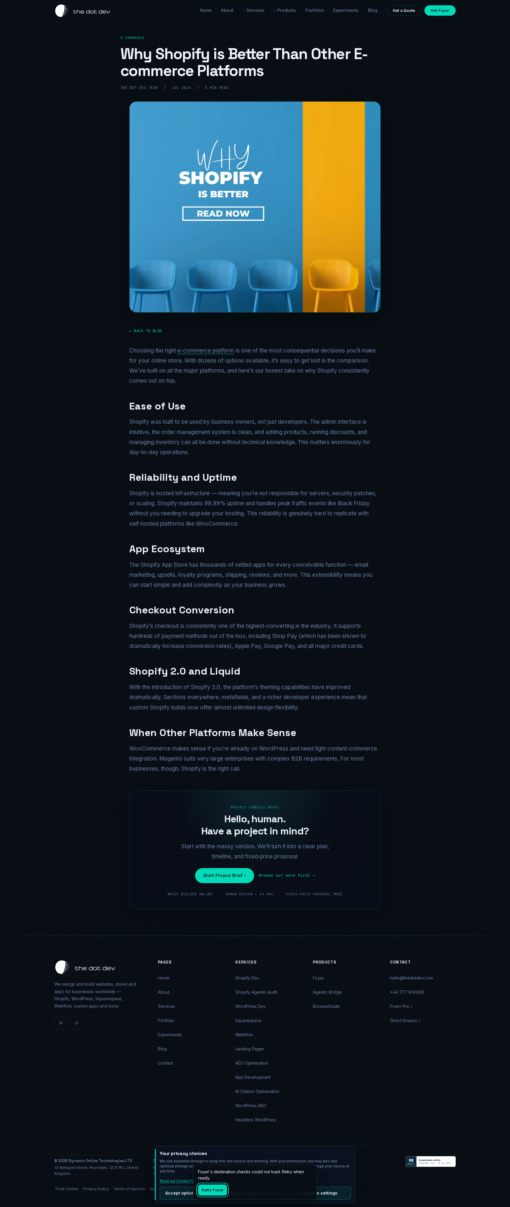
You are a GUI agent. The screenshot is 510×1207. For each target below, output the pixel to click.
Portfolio (166, 1020)
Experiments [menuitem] (346, 10)
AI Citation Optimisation (257, 1091)
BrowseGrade (326, 1006)
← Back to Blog (145, 331)
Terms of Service (129, 1188)
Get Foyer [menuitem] (440, 10)
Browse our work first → (287, 875)
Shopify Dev (247, 977)
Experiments (170, 1034)
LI (77, 1023)
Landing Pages (249, 1048)
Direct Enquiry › (405, 1020)
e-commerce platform (205, 350)
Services (255, 10)
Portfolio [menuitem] (314, 10)
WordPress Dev (250, 1006)
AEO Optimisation (251, 1062)
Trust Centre (66, 1188)
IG (61, 1023)
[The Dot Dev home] (83, 11)
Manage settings (319, 1192)
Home (163, 977)
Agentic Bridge (327, 992)
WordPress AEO (250, 1105)
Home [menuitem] (206, 10)
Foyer (318, 977)
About (163, 992)
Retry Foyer (212, 1189)
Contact (165, 1062)
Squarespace (248, 1020)
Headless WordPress (255, 1119)
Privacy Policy (96, 1188)
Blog (162, 1048)
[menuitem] (254, 10)
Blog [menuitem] (372, 10)
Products (286, 10)
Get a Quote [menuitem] (404, 10)
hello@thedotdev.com (411, 977)
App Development (253, 1077)
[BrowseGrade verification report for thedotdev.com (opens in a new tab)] (431, 1161)
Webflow (244, 1034)
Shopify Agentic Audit (256, 992)
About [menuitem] (227, 10)
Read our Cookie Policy (180, 1181)
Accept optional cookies (190, 1192)
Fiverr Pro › (401, 1006)
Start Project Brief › (224, 875)
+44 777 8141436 (407, 992)
